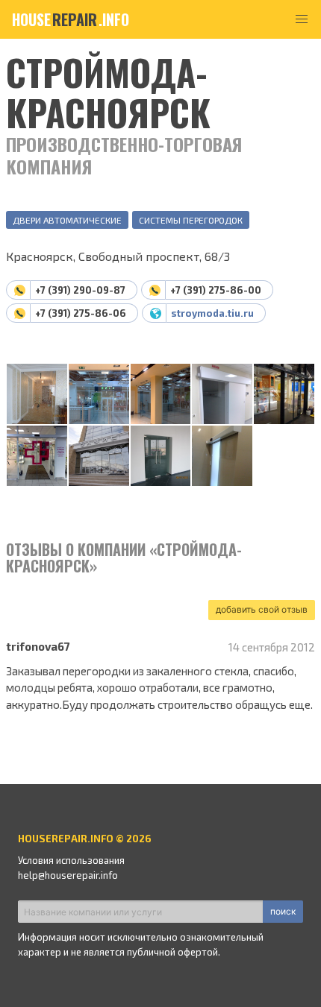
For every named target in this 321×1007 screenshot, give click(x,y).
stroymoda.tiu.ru (212, 313)
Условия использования (71, 860)
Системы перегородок (191, 220)
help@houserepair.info (68, 875)
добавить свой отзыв (262, 609)
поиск (283, 911)
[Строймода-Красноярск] (37, 395)
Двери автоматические (67, 220)
